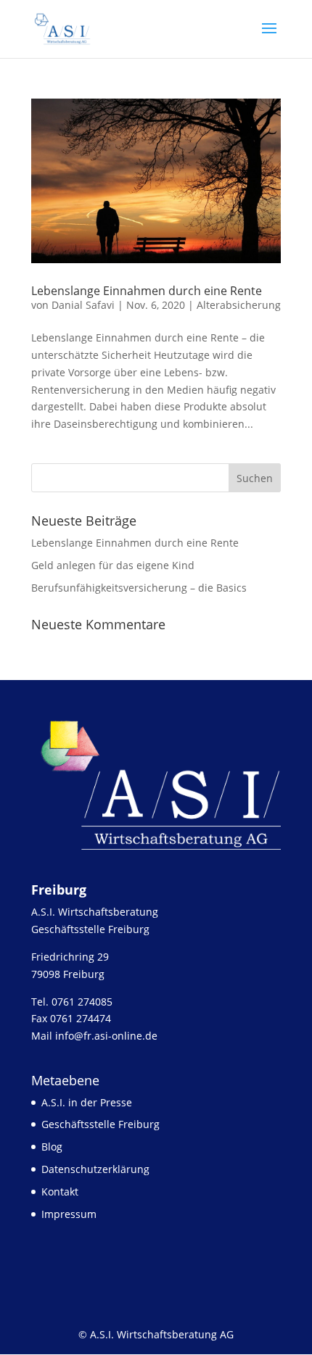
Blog (51, 1146)
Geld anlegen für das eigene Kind (112, 565)
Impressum (69, 1214)
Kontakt (59, 1191)
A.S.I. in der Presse (86, 1102)
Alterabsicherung (239, 305)
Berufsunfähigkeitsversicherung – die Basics (139, 587)
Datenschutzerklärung (95, 1169)
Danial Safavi (83, 305)
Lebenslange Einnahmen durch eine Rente (146, 291)
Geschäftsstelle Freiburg (100, 1124)
